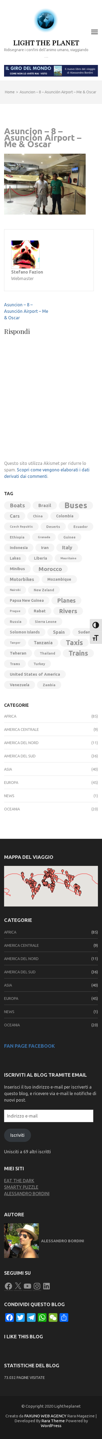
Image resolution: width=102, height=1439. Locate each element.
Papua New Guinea (27, 600)
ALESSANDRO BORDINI (27, 1193)
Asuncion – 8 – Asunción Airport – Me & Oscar (26, 311)
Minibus (17, 568)
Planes (66, 600)
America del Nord (21, 743)
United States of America (35, 674)
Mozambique (59, 579)
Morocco (50, 569)
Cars (15, 515)
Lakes (15, 558)
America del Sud (20, 756)
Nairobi (15, 590)
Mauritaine (68, 558)
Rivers (68, 610)
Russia (15, 621)
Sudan (84, 632)
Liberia (40, 558)
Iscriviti (17, 1135)
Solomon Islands (25, 632)
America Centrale (21, 729)
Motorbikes (22, 579)
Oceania (12, 809)
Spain (59, 632)
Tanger (15, 642)
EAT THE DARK (19, 1180)
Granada (44, 537)
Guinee (69, 537)
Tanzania (43, 642)
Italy (67, 547)
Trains (78, 653)
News (9, 796)
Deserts (53, 526)
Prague (15, 611)
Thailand (47, 653)
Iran (45, 547)
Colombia (64, 516)
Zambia (49, 685)
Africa (10, 716)
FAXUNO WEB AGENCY (45, 1416)
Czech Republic (21, 526)
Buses (75, 505)
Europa (11, 782)
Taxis (74, 642)
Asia (8, 769)
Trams (15, 664)
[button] (32, 897)
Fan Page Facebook (29, 1046)
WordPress (51, 1425)
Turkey (39, 664)
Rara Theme (53, 1420)
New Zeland (44, 590)
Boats (17, 505)
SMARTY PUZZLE (21, 1187)
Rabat (40, 611)
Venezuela (19, 685)
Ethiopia (17, 537)
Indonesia (19, 548)
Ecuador (80, 526)
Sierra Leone (46, 621)
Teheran (18, 653)
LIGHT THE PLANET (46, 42)
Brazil (44, 505)
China (38, 516)
